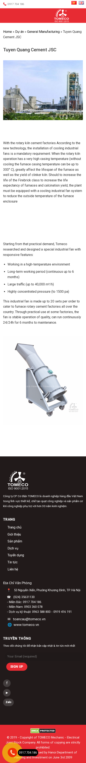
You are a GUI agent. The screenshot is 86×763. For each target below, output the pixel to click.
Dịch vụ (13, 548)
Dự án (19, 32)
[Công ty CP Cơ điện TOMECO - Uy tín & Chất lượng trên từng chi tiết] (61, 15)
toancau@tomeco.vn (29, 619)
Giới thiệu (14, 534)
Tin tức (13, 562)
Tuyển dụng (16, 555)
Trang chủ (15, 527)
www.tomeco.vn (26, 625)
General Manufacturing (43, 32)
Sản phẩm (15, 541)
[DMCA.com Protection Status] (43, 730)
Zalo (8, 702)
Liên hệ (13, 569)
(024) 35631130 (24, 597)
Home (7, 32)
